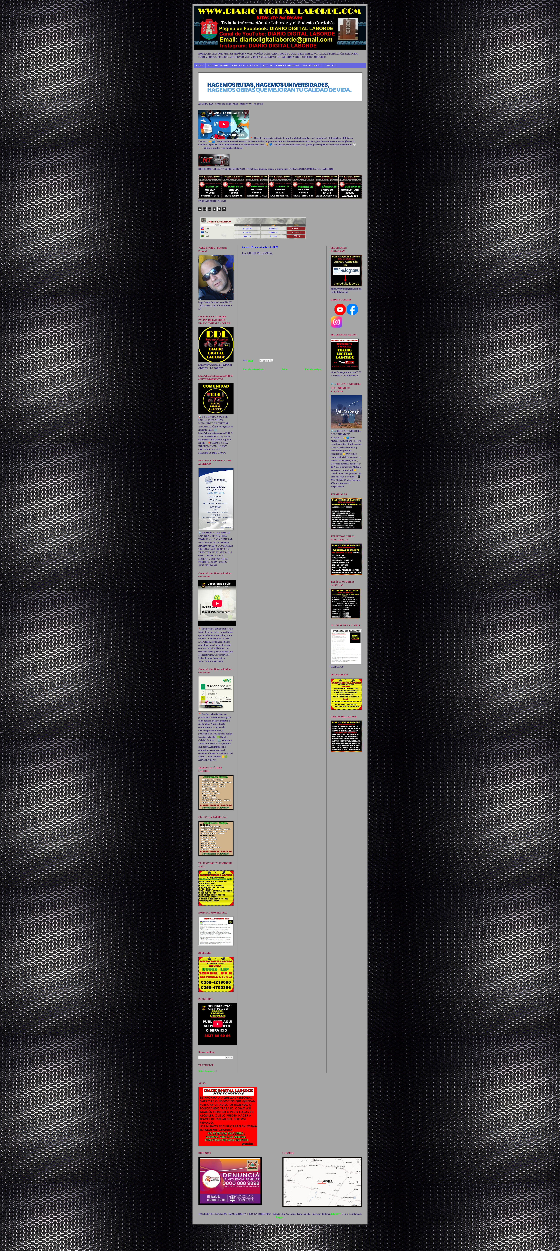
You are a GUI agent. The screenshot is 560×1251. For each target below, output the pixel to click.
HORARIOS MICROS (312, 65)
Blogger (280, 1217)
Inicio (284, 369)
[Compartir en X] (266, 360)
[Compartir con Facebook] (269, 360)
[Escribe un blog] (263, 360)
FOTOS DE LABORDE (218, 65)
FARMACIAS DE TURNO (287, 65)
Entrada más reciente (253, 369)
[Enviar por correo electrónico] (260, 360)
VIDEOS (199, 65)
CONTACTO (331, 65)
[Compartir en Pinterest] (272, 360)
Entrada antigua (313, 369)
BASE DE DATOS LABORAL (245, 65)
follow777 (336, 1213)
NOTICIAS (267, 65)
